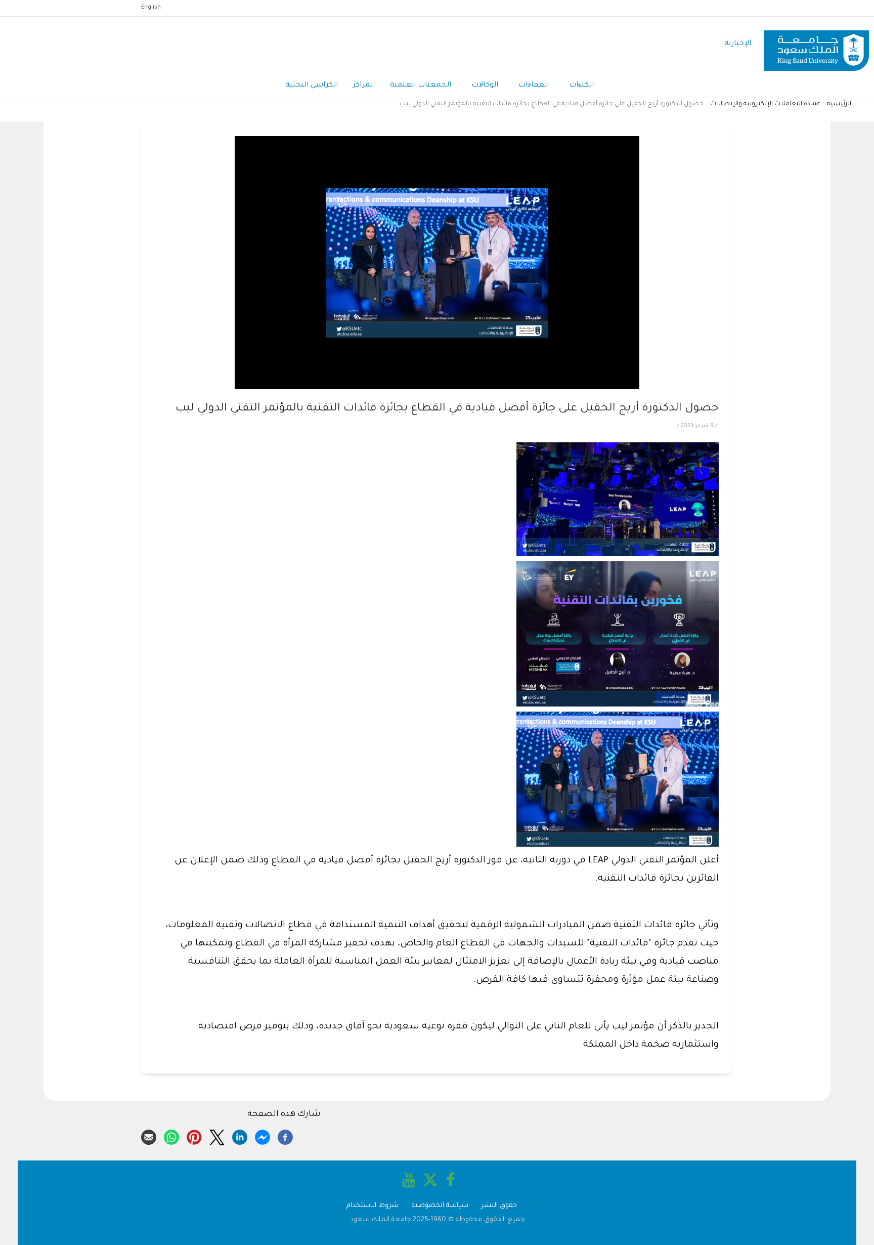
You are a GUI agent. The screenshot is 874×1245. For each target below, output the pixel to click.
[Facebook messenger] (262, 1135)
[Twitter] (217, 1135)
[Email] (148, 1135)
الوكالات (484, 85)
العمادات (533, 85)
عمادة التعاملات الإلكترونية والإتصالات (765, 104)
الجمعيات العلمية (420, 85)
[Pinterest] (194, 1135)
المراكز (364, 85)
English (151, 8)
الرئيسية (839, 104)
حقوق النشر (499, 1206)
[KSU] (816, 44)
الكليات (581, 85)
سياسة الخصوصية (440, 1206)
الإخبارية (737, 43)
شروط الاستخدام (372, 1206)
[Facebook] (285, 1135)
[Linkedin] (239, 1135)
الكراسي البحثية (311, 85)
